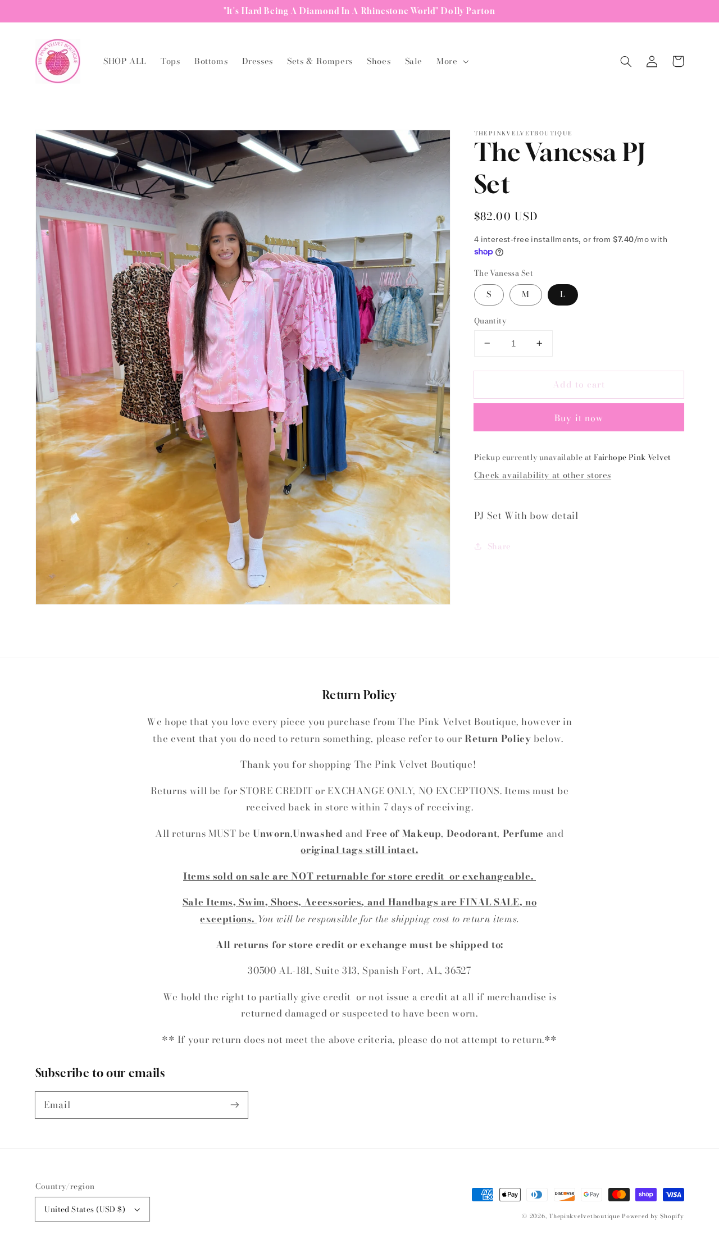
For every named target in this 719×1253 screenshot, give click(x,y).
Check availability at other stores (542, 474)
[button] (452, 61)
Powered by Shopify (653, 1215)
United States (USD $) (84, 1209)
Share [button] (499, 546)
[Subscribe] (234, 1105)
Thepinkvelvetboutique (584, 1215)
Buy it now (578, 418)
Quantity (490, 320)
